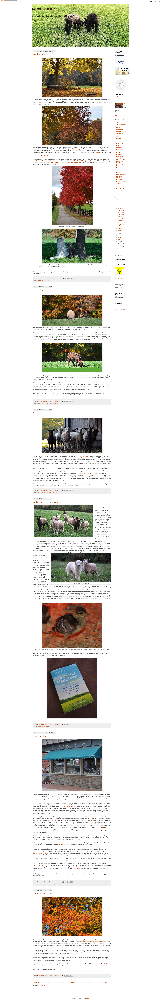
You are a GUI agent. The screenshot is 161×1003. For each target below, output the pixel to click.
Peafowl (47, 726)
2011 (118, 248)
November (121, 208)
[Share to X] (70, 278)
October (120, 210)
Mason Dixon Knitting (119, 150)
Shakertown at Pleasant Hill (66, 964)
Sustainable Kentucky (119, 126)
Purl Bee (118, 142)
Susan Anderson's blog (81, 456)
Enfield (84, 848)
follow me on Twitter (121, 96)
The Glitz (106, 964)
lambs (43, 726)
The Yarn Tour (40, 736)
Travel (47, 280)
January (120, 246)
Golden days (39, 54)
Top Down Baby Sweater (74, 162)
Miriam (107, 824)
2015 (118, 197)
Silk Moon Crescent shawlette (67, 806)
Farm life (39, 280)
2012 (118, 204)
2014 (118, 199)
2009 (118, 253)
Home (72, 982)
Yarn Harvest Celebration (55, 403)
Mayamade (119, 147)
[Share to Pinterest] (73, 278)
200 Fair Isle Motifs (54, 161)
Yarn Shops (53, 884)
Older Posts (108, 982)
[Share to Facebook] (71, 278)
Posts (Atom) (43, 985)
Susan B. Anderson (121, 131)
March (119, 241)
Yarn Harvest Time (42, 894)
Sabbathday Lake (98, 848)
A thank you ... (40, 290)
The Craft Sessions (121, 124)
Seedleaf (118, 138)
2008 (118, 255)
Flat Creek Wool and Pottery (120, 177)
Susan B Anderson (41, 492)
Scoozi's (98, 152)
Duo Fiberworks (120, 179)
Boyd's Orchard (87, 473)
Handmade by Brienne (120, 171)
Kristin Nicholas (120, 156)
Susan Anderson (54, 162)
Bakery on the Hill (38, 829)
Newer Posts (37, 982)
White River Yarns (59, 858)
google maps (37, 475)
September (121, 228)
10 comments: (57, 278)
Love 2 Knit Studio (62, 844)
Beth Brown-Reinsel (79, 161)
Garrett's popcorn (49, 156)
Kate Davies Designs (119, 162)
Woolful (118, 122)
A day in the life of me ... (45, 502)
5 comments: (57, 724)
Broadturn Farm (120, 187)
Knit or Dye (43, 836)
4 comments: (57, 490)
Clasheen (118, 183)
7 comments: (57, 975)
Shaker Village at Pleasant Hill (41, 853)
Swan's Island (76, 868)
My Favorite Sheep (121, 146)
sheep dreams (44, 8)
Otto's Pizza (100, 827)
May (119, 237)
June (119, 235)
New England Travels (42, 884)
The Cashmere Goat (94, 805)
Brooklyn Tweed (120, 185)
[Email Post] (63, 278)
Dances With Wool (121, 181)
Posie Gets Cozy (120, 144)
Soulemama (54, 820)
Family (38, 403)
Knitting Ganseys (90, 161)
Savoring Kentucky (121, 140)
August (120, 230)
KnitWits (92, 818)
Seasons (44, 280)
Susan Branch (120, 129)
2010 (118, 251)
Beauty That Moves (121, 188)
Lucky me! (38, 413)
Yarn (49, 884)
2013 (118, 202)
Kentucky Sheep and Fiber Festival (120, 158)
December (121, 206)
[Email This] (66, 278)
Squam (85, 803)
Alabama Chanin (120, 190)
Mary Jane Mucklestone (42, 161)
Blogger (87, 998)
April (119, 239)
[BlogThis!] (68, 278)
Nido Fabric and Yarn (43, 865)
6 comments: (57, 401)
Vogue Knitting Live (77, 149)
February (120, 244)
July (119, 233)
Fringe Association (121, 174)
